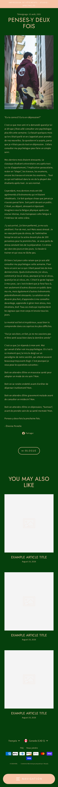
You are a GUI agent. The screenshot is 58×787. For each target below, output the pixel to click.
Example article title (29, 557)
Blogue (30, 450)
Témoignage (22, 14)
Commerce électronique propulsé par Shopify (34, 764)
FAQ (21, 747)
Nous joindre (32, 747)
